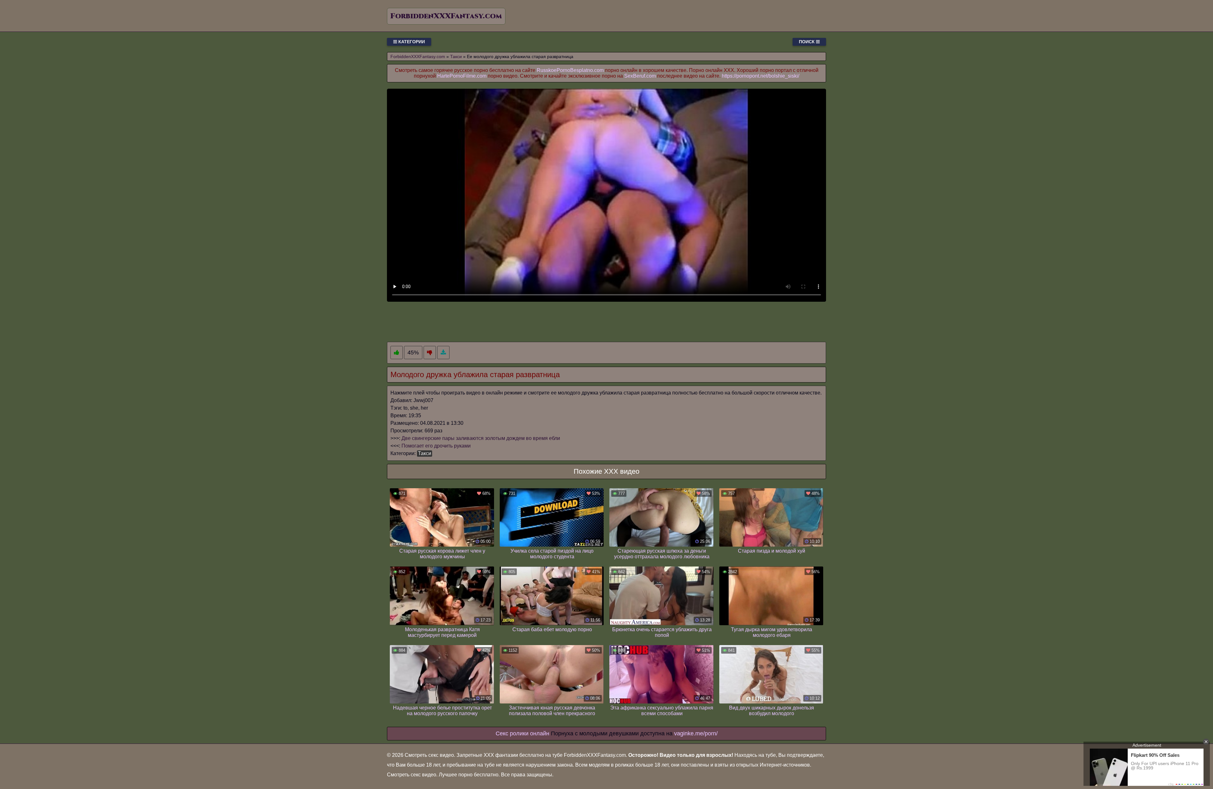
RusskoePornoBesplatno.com (570, 70)
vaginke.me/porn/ (696, 733)
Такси (424, 453)
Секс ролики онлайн (522, 733)
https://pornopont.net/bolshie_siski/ (760, 76)
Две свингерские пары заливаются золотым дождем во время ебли (480, 438)
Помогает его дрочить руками (436, 445)
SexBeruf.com (640, 76)
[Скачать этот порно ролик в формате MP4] (443, 352)
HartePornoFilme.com (461, 76)
